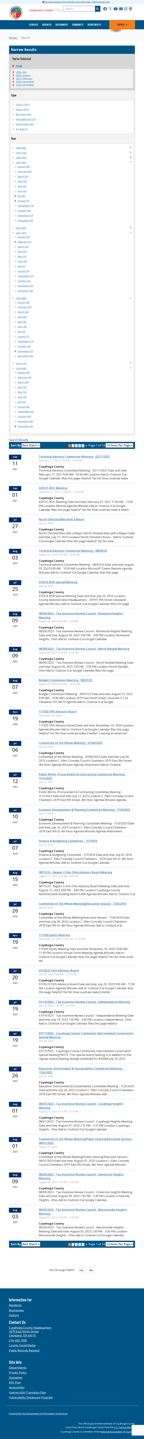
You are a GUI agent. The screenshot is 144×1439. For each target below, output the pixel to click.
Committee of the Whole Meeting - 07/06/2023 (70, 743)
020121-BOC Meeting (53, 488)
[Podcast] (130, 9)
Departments (94, 24)
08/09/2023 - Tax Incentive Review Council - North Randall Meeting (84, 649)
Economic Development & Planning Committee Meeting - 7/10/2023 (84, 810)
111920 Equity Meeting (54, 935)
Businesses (16, 1310)
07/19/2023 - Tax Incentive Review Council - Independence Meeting (84, 1002)
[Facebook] (105, 9)
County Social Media (22, 1345)
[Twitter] (110, 9)
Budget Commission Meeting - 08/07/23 (65, 680)
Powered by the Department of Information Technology (38, 1413)
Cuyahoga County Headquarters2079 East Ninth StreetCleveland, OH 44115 (30, 1331)
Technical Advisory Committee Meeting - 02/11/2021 (74, 457)
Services (33, 24)
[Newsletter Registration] (121, 9)
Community (77, 24)
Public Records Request (24, 1350)
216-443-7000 (18, 1340)
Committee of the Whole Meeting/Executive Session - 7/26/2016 (82, 904)
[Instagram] (125, 9)
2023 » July (21, 72)
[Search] (97, 9)
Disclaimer (16, 1378)
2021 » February (24, 78)
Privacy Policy (18, 1372)
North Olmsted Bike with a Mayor (61, 519)
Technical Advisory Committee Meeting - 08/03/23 (73, 551)
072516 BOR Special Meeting (58, 582)
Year (19, 66)
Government (61, 24)
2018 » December (25, 84)
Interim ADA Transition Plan (27, 1392)
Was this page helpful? (63, 1270)
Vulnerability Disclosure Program (31, 1397)
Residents (15, 1305)
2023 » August (23, 75)
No (91, 1270)
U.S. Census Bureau (124, 1427)
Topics (120, 24)
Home (13, 38)
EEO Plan (15, 1382)
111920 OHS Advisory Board (57, 711)
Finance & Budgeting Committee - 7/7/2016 (68, 841)
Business (46, 24)
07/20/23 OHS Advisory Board (58, 970)
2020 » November (25, 81)
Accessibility (17, 1387)
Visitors (14, 1315)
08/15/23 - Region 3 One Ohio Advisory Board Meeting (75, 872)
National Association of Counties (117, 1431)
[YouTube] (115, 9)
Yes (81, 1270)
